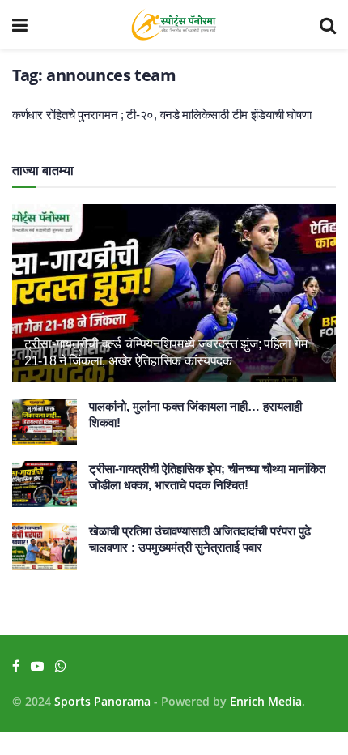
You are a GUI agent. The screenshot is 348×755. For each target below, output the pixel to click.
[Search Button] (328, 24)
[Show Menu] (20, 24)
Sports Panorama (102, 701)
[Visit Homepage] (173, 24)
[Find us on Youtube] (37, 666)
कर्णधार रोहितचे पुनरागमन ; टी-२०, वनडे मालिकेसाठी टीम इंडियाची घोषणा (161, 115)
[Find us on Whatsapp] (60, 666)
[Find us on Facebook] (15, 666)
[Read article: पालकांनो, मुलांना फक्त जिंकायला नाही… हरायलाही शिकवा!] (44, 422)
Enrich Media (266, 701)
